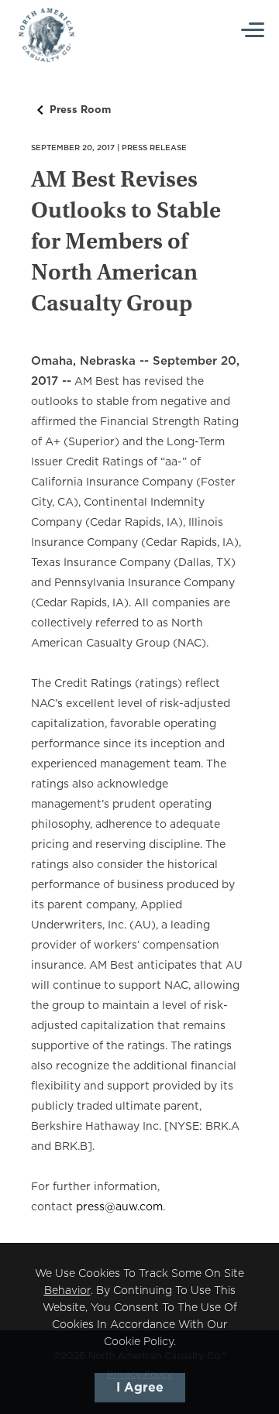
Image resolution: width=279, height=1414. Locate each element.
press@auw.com (119, 1207)
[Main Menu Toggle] (253, 30)
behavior (67, 1290)
